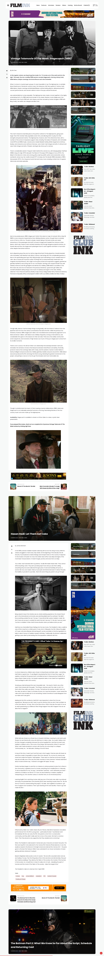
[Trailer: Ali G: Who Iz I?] (77, 181)
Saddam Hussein (52, 876)
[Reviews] (83, 102)
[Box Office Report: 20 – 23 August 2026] (77, 192)
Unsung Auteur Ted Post (60, 151)
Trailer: (89, 166)
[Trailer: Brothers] (77, 170)
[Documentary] (83, 71)
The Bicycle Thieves (20, 879)
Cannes (18, 876)
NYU (44, 876)
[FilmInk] (20, 5)
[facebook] (7, 70)
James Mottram (30, 876)
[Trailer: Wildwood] (77, 227)
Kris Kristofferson (34, 88)
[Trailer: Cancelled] (77, 216)
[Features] (83, 79)
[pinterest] (7, 77)
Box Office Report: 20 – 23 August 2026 (89, 191)
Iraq (23, 876)
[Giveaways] (83, 87)
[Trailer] (83, 110)
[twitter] (7, 74)
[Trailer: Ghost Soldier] (77, 205)
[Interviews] (83, 94)
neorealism (38, 876)
